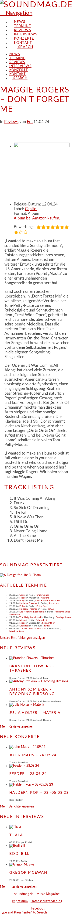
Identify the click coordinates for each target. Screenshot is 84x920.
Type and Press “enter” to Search (23, 912)
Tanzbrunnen (42, 595)
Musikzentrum (16, 631)
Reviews (11, 122)
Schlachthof (48, 623)
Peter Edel (41, 606)
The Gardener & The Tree (32, 628)
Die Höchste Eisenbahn (31, 612)
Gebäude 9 (41, 620)
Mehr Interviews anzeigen (18, 886)
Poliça (22, 600)
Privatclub (54, 603)
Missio (22, 598)
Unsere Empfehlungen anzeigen (22, 638)
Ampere (45, 598)
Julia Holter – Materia (35, 713)
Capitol (31, 209)
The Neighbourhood (30, 617)
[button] (16, 13)
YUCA (51, 609)
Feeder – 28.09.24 (28, 774)
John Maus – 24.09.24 (32, 755)
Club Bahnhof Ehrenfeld (48, 600)
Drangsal (23, 626)
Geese (22, 595)
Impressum (20, 901)
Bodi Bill (19, 853)
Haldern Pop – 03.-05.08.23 (39, 792)
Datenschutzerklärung (46, 901)
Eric (30, 122)
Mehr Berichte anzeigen (17, 806)
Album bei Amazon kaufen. (37, 218)
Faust (47, 626)
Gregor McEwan (28, 872)
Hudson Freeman (28, 603)
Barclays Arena (63, 617)
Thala (16, 835)
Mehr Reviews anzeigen (17, 726)
